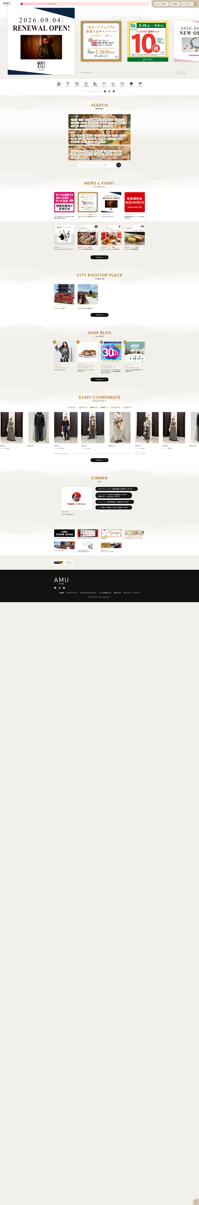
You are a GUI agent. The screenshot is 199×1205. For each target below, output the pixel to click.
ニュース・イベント (76, 151)
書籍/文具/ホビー (120, 123)
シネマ (73, 154)
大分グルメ (106, 135)
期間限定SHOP (96, 119)
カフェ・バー (98, 135)
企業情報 (61, 593)
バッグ (111, 123)
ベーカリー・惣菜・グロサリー (87, 126)
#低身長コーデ (104, 407)
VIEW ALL (99, 257)
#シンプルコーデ (71, 407)
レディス (74, 119)
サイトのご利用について (105, 593)
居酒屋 (73, 138)
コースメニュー (112, 138)
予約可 (83, 141)
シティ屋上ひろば (99, 154)
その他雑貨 (74, 126)
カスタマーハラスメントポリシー (88, 593)
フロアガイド (108, 151)
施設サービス (98, 151)
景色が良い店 (75, 141)
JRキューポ (117, 154)
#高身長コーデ (93, 407)
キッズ (87, 119)
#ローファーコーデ (115, 407)
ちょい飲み (81, 138)
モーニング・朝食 (91, 138)
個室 (120, 138)
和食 (73, 135)
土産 (99, 126)
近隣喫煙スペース (100, 141)
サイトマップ (136, 593)
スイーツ (123, 135)
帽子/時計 (103, 123)
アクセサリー (75, 123)
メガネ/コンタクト (93, 123)
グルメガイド (117, 151)
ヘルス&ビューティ (108, 119)
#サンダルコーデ (127, 407)
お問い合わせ (117, 593)
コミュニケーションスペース (85, 154)
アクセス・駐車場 (88, 151)
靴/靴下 (83, 123)
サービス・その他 (107, 126)
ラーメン (115, 135)
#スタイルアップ (82, 407)
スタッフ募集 (75, 157)
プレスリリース (127, 593)
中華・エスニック (87, 135)
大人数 (90, 141)
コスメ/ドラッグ (119, 119)
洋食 (79, 135)
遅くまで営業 (102, 138)
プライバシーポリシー (72, 593)
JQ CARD (108, 154)
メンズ (81, 119)
